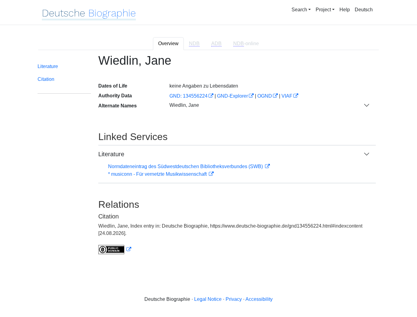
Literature (48, 66)
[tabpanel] (208, 157)
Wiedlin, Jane (184, 105)
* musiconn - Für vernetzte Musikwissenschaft (158, 174)
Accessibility (259, 299)
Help (344, 9)
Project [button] (323, 9)
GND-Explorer (232, 96)
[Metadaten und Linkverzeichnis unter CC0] (114, 249)
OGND (264, 96)
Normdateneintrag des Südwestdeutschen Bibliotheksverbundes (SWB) (186, 166)
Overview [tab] (168, 43)
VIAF (286, 96)
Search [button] (299, 9)
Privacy (234, 299)
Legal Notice (208, 299)
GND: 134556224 (188, 96)
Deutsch (364, 9)
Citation (46, 79)
